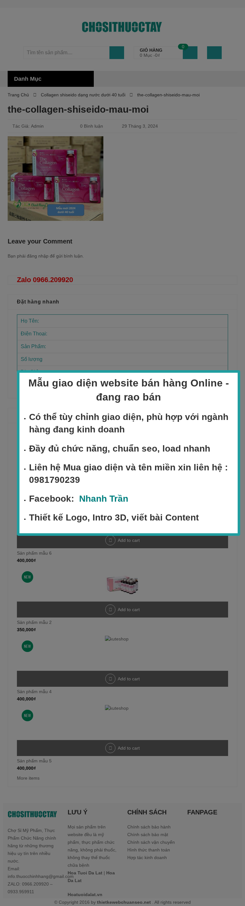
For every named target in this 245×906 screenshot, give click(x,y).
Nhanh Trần (103, 499)
